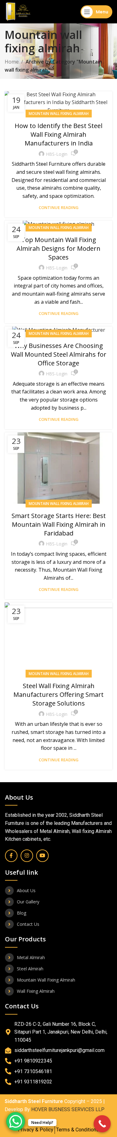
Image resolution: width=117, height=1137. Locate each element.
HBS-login (56, 154)
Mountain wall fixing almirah (59, 113)
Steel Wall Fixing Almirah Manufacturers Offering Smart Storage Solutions (58, 694)
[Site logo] (18, 11)
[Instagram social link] (27, 855)
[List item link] (58, 890)
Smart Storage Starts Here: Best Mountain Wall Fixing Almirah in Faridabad (59, 524)
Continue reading (59, 207)
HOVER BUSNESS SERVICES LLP (68, 1109)
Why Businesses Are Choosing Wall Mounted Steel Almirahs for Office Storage (58, 354)
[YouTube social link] (42, 855)
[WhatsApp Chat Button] (15, 1121)
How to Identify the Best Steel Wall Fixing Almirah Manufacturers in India (58, 134)
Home (12, 61)
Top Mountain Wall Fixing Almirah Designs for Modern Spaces (58, 248)
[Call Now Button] (102, 1123)
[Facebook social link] (11, 855)
